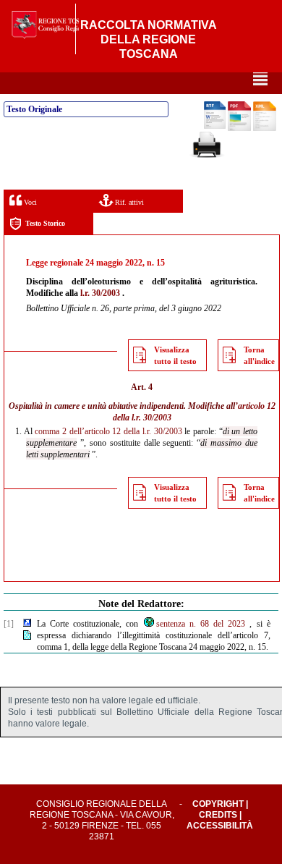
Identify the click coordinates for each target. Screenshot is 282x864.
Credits (218, 815)
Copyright (218, 804)
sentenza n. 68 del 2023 (200, 624)
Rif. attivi (128, 202)
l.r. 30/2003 (100, 293)
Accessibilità (220, 826)
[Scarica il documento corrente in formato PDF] (239, 128)
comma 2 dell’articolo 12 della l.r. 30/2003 (108, 431)
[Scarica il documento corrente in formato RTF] (215, 126)
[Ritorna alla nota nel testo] (27, 624)
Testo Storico (45, 223)
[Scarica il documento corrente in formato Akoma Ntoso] (264, 128)
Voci (29, 202)
